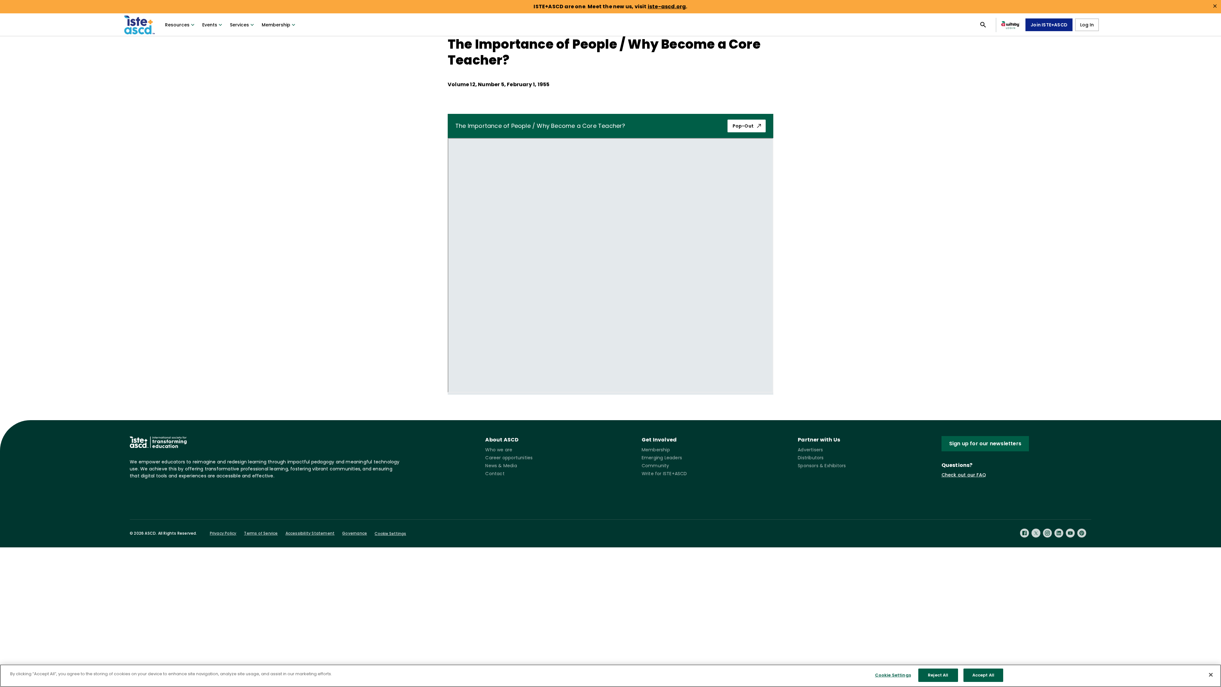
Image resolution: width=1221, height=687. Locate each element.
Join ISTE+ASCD (1049, 25)
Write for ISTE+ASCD (664, 473)
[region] (610, 675)
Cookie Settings (390, 533)
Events (209, 25)
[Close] (1211, 675)
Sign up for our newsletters (985, 443)
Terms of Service (261, 533)
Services (239, 25)
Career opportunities (509, 458)
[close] (1215, 6)
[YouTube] (1070, 533)
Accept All (983, 675)
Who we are (498, 450)
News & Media (501, 465)
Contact (494, 473)
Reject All (938, 675)
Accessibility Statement (310, 533)
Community (655, 465)
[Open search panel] (983, 25)
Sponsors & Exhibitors (822, 465)
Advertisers (810, 450)
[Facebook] (1024, 533)
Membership (276, 25)
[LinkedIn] (1058, 533)
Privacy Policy (223, 533)
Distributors (811, 458)
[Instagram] (1047, 533)
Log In (1087, 25)
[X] (1035, 533)
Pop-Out (743, 126)
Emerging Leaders (662, 458)
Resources (177, 25)
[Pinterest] (1081, 533)
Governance (354, 533)
